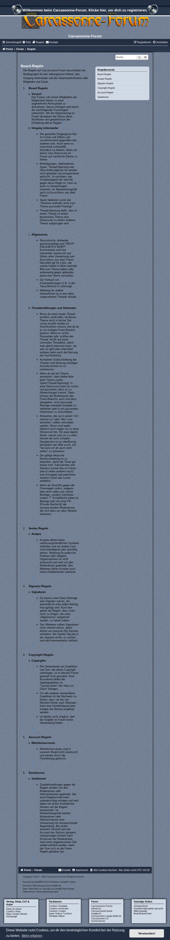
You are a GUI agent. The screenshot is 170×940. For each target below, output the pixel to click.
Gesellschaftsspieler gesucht (148, 908)
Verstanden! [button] (146, 933)
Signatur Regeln (105, 83)
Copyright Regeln (106, 88)
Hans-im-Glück (14, 909)
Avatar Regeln (104, 79)
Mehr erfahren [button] (32, 936)
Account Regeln (105, 92)
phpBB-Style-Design (64, 889)
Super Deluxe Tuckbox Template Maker (60, 914)
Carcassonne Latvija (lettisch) (106, 916)
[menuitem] (26, 42)
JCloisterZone (141, 906)
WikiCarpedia (140, 911)
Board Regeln (104, 74)
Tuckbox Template (58, 906)
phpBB (38, 882)
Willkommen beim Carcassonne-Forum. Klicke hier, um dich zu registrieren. (85, 10)
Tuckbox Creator (57, 911)
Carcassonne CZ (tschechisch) (100, 919)
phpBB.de (56, 885)
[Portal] (85, 19)
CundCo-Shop (13, 911)
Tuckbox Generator (59, 908)
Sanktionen (103, 97)
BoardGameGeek (143, 913)
